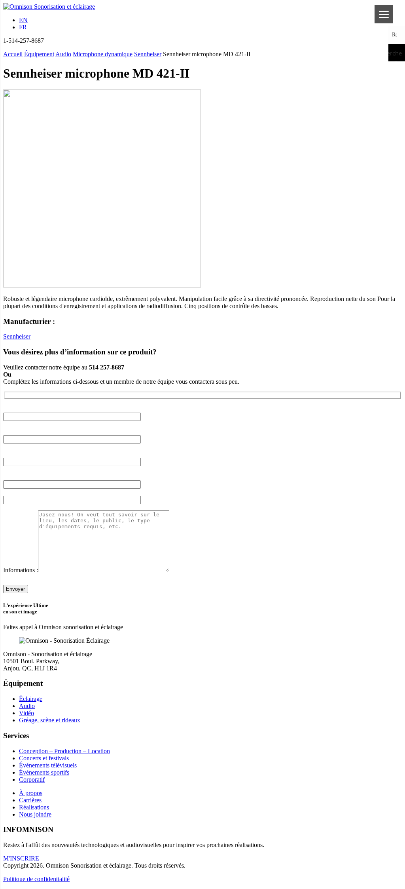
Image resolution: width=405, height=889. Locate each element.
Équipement (39, 54)
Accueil (13, 54)
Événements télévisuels (48, 765)
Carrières (30, 800)
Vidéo (26, 713)
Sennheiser (147, 54)
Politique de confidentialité (36, 879)
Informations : (20, 570)
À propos (30, 793)
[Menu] (384, 14)
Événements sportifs (44, 772)
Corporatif (32, 779)
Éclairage (30, 698)
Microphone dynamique (102, 54)
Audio (63, 54)
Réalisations (34, 807)
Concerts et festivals (44, 758)
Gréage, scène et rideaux (49, 720)
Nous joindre (35, 814)
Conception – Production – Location (64, 751)
